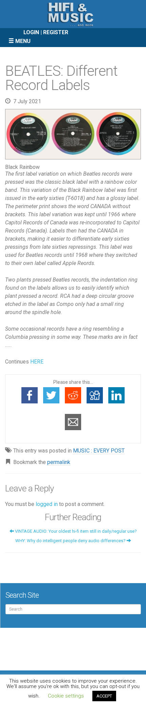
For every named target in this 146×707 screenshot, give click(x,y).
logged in (47, 504)
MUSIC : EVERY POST (99, 450)
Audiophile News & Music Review (73, 14)
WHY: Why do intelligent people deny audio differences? (71, 540)
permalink (58, 462)
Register (55, 32)
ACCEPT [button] (104, 696)
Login (31, 32)
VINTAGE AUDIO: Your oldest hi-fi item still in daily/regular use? (75, 531)
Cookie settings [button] (66, 696)
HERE (36, 361)
